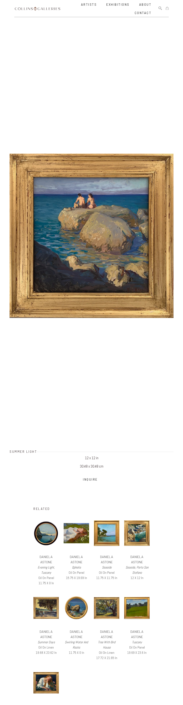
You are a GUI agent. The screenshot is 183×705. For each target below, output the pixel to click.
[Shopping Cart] (167, 8)
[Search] (160, 8)
